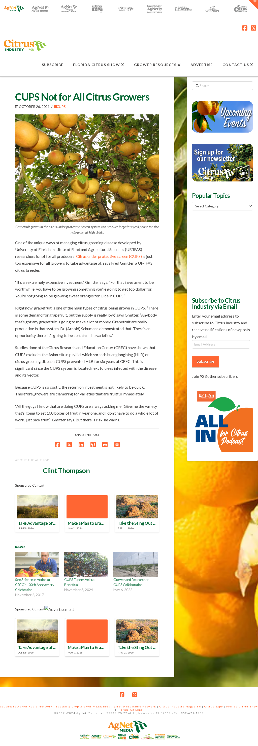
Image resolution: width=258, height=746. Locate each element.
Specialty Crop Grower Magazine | (84, 706)
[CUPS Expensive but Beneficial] (86, 564)
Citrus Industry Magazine (180, 706)
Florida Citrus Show (242, 706)
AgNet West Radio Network (134, 706)
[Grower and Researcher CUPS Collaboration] (135, 564)
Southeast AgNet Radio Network (26, 706)
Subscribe (205, 361)
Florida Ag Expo (130, 709)
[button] (253, 5)
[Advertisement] (225, 253)
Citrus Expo (213, 706)
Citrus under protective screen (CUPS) (109, 256)
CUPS (61, 106)
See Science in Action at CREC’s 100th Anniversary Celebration (34, 584)
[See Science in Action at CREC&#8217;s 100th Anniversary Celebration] (37, 564)
